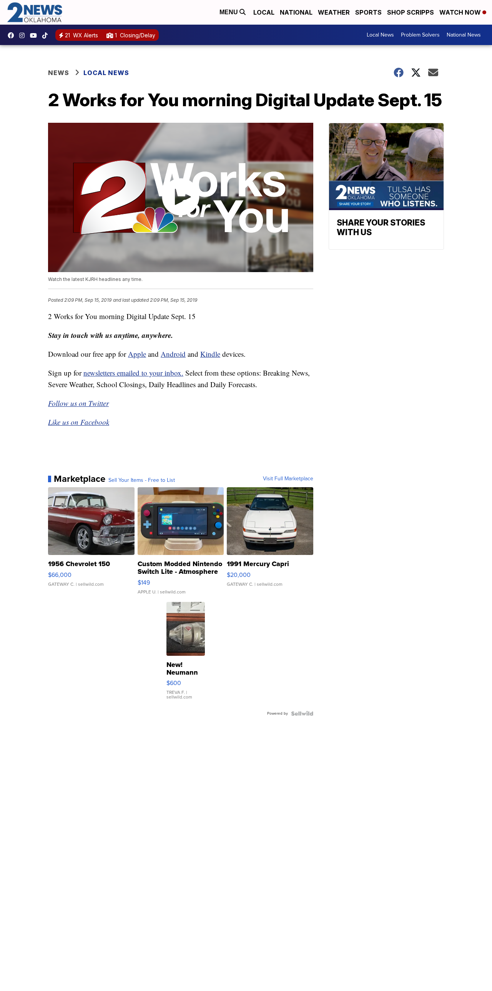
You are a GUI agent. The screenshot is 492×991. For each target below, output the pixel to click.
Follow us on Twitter (78, 403)
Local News (380, 35)
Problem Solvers (420, 35)
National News (464, 35)
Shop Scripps (410, 12)
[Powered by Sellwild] (302, 713)
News (58, 73)
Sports (368, 12)
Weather (334, 12)
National (296, 12)
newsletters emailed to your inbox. (133, 373)
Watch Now (460, 12)
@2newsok (47, 35)
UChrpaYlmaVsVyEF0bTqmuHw (35, 35)
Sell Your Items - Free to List (141, 480)
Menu (229, 12)
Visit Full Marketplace (288, 478)
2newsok (23, 35)
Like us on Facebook (78, 422)
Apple (137, 354)
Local (263, 12)
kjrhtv (13, 35)
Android (173, 354)
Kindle (210, 354)
